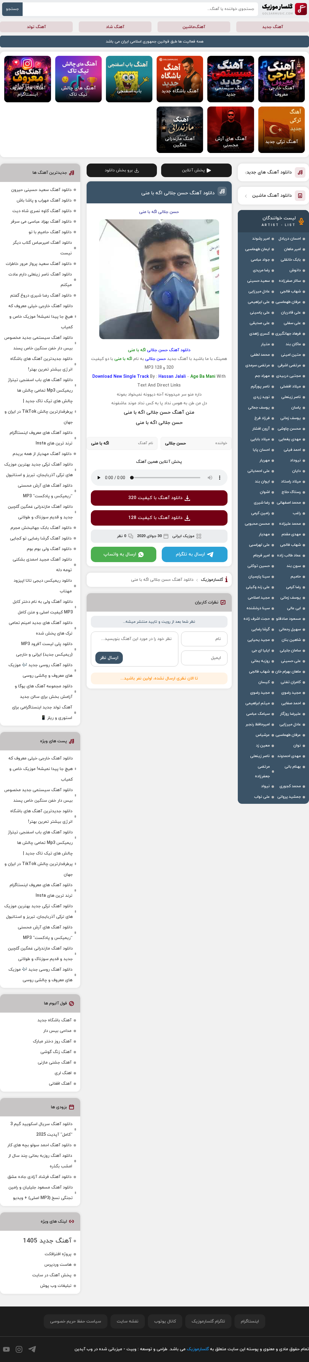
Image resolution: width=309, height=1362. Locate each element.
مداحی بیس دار (57, 1031)
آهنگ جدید (272, 27)
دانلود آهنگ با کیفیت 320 (155, 498)
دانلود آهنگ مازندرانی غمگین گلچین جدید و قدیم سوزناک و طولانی (40, 512)
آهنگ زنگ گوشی (56, 1052)
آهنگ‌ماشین (194, 27)
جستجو (12, 9)
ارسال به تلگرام (190, 554)
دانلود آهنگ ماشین (272, 196)
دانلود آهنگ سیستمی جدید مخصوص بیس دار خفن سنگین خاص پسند (38, 343)
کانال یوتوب (165, 1321)
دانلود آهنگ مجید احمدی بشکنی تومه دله (42, 565)
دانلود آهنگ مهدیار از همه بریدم (42, 454)
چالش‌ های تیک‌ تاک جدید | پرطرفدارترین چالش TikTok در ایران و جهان (39, 411)
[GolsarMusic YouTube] (6, 1349)
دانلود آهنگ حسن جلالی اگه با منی (178, 193)
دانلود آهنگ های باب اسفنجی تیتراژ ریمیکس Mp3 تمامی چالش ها (40, 385)
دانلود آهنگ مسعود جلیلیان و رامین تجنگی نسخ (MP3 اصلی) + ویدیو (40, 1193)
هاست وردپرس (58, 1265)
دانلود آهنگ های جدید (269, 172)
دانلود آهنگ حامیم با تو (50, 232)
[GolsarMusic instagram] (19, 1349)
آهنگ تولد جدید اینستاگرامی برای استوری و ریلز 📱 (42, 713)
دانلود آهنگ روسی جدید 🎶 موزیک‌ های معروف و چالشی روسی (40, 670)
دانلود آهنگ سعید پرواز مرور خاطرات (39, 264)
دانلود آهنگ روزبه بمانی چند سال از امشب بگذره (40, 1161)
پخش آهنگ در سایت (52, 1275)
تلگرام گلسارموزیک (208, 1321)
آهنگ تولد (36, 27)
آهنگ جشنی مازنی (55, 1062)
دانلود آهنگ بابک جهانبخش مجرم (41, 528)
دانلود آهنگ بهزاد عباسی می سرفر (41, 221)
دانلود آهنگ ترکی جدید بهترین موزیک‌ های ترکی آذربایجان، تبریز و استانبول (38, 470)
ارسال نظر (109, 658)
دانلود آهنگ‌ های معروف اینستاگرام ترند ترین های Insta (41, 438)
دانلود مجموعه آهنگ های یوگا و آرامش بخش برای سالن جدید (43, 691)
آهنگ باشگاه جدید (54, 1020)
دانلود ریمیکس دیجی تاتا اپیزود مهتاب (43, 586)
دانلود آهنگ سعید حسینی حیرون (41, 190)
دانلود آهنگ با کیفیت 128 (155, 518)
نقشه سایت (128, 1321)
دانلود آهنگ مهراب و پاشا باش (44, 200)
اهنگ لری (63, 1073)
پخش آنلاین (193, 170)
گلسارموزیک (284, 9)
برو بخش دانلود (119, 170)
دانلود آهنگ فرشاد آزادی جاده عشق (40, 1177)
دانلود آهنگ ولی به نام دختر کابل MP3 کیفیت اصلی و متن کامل (43, 607)
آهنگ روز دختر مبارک (52, 1041)
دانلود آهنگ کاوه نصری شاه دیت (42, 211)
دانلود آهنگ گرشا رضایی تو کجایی (41, 538)
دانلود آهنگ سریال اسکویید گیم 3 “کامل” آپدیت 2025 (41, 1129)
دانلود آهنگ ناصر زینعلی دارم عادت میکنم (40, 280)
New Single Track (131, 377)
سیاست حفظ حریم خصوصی (75, 1321)
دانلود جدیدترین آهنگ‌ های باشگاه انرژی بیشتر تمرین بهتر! (41, 364)
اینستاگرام (250, 1321)
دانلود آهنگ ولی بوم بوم (49, 549)
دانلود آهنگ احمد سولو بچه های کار (39, 1145)
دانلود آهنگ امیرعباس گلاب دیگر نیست (42, 248)
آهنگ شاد (115, 27)
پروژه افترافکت (58, 1254)
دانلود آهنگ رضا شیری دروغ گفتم (41, 295)
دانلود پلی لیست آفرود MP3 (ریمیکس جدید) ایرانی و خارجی (44, 649)
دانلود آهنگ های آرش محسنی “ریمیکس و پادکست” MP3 (45, 491)
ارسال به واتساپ (120, 554)
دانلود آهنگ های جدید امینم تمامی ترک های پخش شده (40, 628)
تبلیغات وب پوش (56, 1286)
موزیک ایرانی (183, 536)
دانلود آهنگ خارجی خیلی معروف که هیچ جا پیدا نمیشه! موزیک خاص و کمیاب (40, 316)
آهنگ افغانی (60, 1084)
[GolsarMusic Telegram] (32, 1349)
